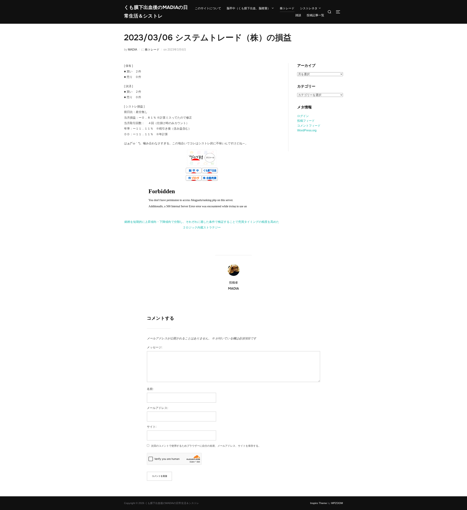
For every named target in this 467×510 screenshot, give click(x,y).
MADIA (132, 49)
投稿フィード (306, 120)
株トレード (287, 8)
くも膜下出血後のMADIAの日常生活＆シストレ (156, 11)
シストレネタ (308, 8)
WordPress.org (307, 130)
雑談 (298, 15)
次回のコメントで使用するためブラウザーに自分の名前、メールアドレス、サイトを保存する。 (206, 445)
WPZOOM (337, 503)
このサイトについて (208, 8)
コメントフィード (309, 125)
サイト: (151, 426)
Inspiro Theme (318, 503)
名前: (150, 388)
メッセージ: (154, 347)
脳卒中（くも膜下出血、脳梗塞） (248, 8)
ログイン (303, 116)
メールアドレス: (157, 407)
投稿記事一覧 (315, 15)
